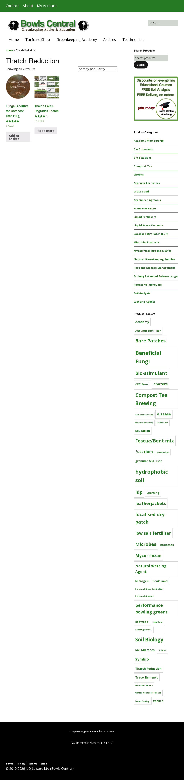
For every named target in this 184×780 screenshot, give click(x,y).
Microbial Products (146, 242)
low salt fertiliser (153, 533)
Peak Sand (160, 581)
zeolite (158, 701)
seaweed (141, 622)
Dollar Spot (162, 422)
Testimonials (133, 39)
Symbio (142, 659)
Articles (109, 39)
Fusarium (144, 451)
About (28, 5)
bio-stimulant (151, 373)
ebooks (139, 174)
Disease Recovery (144, 422)
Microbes (145, 544)
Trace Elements (146, 677)
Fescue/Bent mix (154, 441)
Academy (142, 322)
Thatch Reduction (148, 669)
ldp (138, 492)
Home (14, 39)
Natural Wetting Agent (150, 568)
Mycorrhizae (148, 555)
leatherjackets (150, 503)
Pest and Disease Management (154, 267)
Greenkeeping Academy (76, 39)
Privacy (21, 763)
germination (163, 452)
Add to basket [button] (14, 137)
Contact (12, 5)
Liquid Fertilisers (145, 217)
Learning (152, 493)
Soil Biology (149, 639)
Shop (44, 763)
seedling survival (143, 629)
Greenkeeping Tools (147, 200)
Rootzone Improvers (148, 284)
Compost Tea (143, 166)
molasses (167, 545)
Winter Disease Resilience (148, 693)
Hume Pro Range (145, 208)
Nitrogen (142, 581)
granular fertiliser (148, 461)
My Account (47, 5)
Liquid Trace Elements (148, 225)
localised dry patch (150, 518)
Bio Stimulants (143, 149)
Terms (9, 763)
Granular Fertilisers (147, 183)
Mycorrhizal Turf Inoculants (152, 250)
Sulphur (162, 650)
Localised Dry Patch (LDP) (151, 234)
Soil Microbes (145, 650)
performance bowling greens (151, 608)
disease (164, 414)
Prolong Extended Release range (156, 276)
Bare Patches (150, 341)
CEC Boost (142, 384)
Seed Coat (157, 622)
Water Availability (144, 685)
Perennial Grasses (144, 596)
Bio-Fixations (142, 157)
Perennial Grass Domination (149, 589)
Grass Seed (141, 191)
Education (142, 431)
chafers (161, 384)
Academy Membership (149, 140)
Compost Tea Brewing (151, 399)
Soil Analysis (142, 293)
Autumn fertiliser (148, 331)
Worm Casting (142, 701)
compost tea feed (144, 414)
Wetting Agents (144, 301)
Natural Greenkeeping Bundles (154, 259)
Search (141, 64)
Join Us (33, 763)
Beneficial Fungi (148, 357)
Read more (46, 131)
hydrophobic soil (151, 476)
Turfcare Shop (37, 39)
